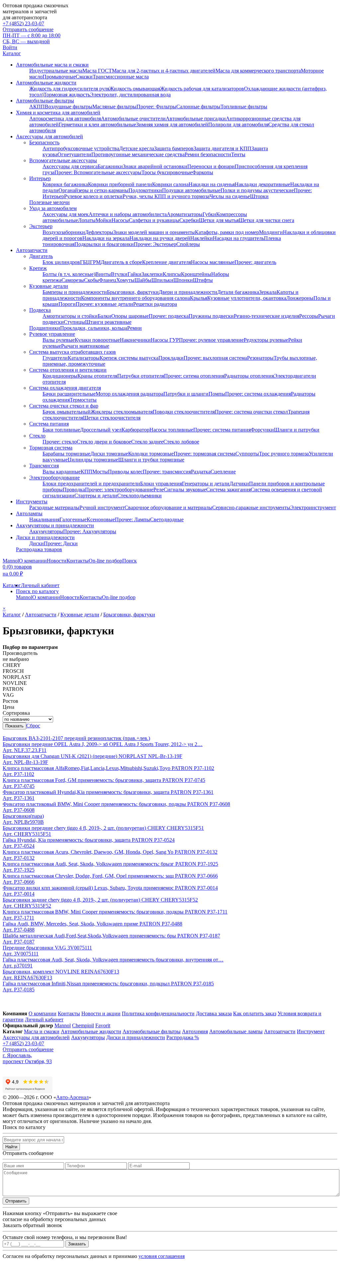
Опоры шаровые (130, 316)
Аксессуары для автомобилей (49, 136)
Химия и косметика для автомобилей (58, 112)
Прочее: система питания (222, 430)
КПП (86, 471)
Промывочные (59, 76)
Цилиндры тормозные (93, 459)
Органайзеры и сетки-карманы (93, 190)
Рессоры (308, 316)
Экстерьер (40, 226)
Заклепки (152, 274)
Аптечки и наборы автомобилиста (128, 214)
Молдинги (271, 232)
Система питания (49, 424)
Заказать (77, 1243)
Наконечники (135, 340)
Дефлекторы (99, 232)
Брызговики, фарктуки (133, 292)
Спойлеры (188, 244)
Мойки (104, 220)
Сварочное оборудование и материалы (168, 507)
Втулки (119, 274)
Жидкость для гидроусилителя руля (69, 88)
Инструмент (311, 1031)
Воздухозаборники (63, 232)
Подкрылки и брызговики (104, 244)
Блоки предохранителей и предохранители (91, 483)
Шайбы (142, 280)
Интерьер (40, 178)
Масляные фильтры (114, 106)
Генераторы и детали (205, 483)
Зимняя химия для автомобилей (172, 124)
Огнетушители (74, 154)
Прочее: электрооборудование (119, 489)
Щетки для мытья (219, 220)
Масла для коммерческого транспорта (258, 70)
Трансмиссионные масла (121, 76)
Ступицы (74, 322)
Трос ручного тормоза (284, 453)
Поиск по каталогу (37, 591)
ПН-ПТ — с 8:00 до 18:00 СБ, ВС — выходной (31, 38)
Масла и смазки (41, 1031)
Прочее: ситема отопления (194, 376)
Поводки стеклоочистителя (184, 412)
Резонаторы (260, 358)
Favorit (102, 1025)
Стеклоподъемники (139, 495)
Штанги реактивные (108, 322)
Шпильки (162, 280)
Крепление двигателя (166, 262)
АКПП (37, 106)
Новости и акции (101, 1013)
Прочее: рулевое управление (211, 340)
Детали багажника (238, 292)
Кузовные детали (48, 286)
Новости (56, 561)
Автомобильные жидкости (46, 82)
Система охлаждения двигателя (65, 388)
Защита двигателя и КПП (222, 148)
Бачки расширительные (69, 394)
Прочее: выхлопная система (215, 358)
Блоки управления (161, 483)
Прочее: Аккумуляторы (89, 531)
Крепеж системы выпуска (129, 358)
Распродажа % (182, 1037)
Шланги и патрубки (296, 430)
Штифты (203, 280)
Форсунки (262, 430)
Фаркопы (202, 172)
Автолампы (29, 513)
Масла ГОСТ (97, 70)
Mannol (11, 561)
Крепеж (38, 268)
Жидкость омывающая (134, 88)
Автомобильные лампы (236, 1031)
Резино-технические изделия (266, 316)
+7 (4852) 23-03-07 (23, 23)
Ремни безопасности (208, 154)
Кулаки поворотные (97, 340)
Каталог (12, 53)
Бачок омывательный (66, 412)
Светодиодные (167, 519)
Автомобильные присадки (196, 118)
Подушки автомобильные (191, 190)
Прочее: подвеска (169, 316)
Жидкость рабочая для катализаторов (202, 88)
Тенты (238, 154)
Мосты (100, 471)
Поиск (129, 561)
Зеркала (268, 292)
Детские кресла (136, 148)
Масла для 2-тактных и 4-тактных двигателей (163, 70)
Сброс (33, 725)
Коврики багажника (65, 184)
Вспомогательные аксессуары (63, 160)
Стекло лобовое (181, 441)
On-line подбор (105, 561)
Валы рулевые (58, 340)
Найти (11, 1146)
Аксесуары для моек (65, 214)
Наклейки (201, 238)
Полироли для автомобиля (238, 124)
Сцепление (223, 471)
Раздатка (201, 471)
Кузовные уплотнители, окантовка (246, 298)
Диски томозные (109, 453)
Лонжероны (299, 298)
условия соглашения (161, 1256)
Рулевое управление (52, 334)
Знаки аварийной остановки (155, 166)
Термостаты (83, 400)
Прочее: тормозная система (204, 453)
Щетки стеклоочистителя (111, 418)
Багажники (110, 166)
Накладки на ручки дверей (159, 238)
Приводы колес (125, 471)
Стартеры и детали (95, 495)
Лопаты (87, 220)
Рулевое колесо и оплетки (93, 196)
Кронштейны (196, 274)
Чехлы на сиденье (230, 196)
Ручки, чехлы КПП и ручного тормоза (166, 196)
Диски (36, 543)
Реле (158, 489)
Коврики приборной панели (120, 184)
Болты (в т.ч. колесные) (68, 274)
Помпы (217, 394)
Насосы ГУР (165, 340)
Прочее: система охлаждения (258, 394)
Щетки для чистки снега (266, 220)
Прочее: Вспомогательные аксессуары (97, 172)
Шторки (259, 196)
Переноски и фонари (211, 166)
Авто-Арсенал (72, 1097)
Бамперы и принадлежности (74, 292)
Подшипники (44, 328)
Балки (104, 316)
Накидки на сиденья (212, 184)
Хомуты (125, 280)
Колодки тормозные (151, 453)
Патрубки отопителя (140, 376)
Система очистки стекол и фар (63, 406)
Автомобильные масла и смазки (52, 64)
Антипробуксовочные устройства (80, 148)
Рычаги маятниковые (85, 346)
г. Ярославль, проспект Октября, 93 (27, 1058)
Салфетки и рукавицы (154, 220)
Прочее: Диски (61, 543)
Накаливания (44, 519)
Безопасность (44, 142)
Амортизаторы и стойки (70, 316)
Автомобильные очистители (133, 118)
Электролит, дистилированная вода (130, 94)
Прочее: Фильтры (156, 106)
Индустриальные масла (55, 70)
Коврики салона (170, 184)
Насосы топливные (171, 430)
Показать (14, 725)
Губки (209, 214)
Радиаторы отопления (249, 376)
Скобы (91, 280)
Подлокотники (145, 190)
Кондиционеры (59, 376)
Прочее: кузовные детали (104, 304)
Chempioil (83, 1025)
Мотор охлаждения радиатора (129, 394)
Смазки (84, 76)
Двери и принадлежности (188, 292)
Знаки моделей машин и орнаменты (154, 232)
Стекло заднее (147, 441)
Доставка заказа (214, 1013)
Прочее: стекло (59, 441)
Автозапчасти (31, 250)
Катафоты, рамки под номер (227, 232)
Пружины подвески (211, 316)
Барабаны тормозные (66, 453)
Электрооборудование (54, 477)
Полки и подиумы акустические (257, 190)
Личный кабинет (40, 585)
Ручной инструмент (102, 507)
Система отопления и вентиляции (68, 370)
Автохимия (195, 1031)
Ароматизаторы (185, 214)
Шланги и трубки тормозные (151, 459)
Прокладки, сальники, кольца (93, 328)
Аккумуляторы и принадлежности (55, 525)
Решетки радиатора (155, 304)
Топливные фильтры (243, 106)
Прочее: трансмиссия (167, 471)
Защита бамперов (174, 148)
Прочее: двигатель (255, 262)
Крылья (198, 298)
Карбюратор (135, 430)
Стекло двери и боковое (104, 441)
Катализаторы (84, 358)
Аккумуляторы (46, 531)
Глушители (55, 358)
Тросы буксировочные (166, 172)
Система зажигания (228, 489)
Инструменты (31, 501)
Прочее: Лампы (132, 519)
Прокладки (171, 358)
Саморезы (72, 280)
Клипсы (172, 274)
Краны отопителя (97, 376)
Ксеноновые (101, 519)
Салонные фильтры (198, 106)
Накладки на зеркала (105, 238)
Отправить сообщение (28, 29)
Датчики (239, 483)
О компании (33, 561)
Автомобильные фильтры (45, 100)
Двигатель (41, 256)
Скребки (189, 220)
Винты (103, 274)
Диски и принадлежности (45, 537)
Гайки (134, 274)
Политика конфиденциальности (158, 1013)
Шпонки (183, 280)
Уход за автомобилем (53, 208)
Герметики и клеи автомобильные (97, 124)
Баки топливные (61, 430)
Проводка (74, 489)
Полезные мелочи (49, 202)
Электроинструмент (313, 507)
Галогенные (73, 519)
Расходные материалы (54, 507)
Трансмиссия (44, 465)
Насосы (120, 220)
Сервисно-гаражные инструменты (251, 507)
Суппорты (247, 453)
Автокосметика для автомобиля (65, 118)
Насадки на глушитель (238, 238)
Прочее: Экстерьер (155, 244)
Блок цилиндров (61, 262)
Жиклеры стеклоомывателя (122, 412)
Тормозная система (50, 447)
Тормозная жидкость (66, 94)
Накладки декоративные (262, 184)
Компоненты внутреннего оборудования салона (135, 298)
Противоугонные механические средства (138, 154)
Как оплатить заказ (254, 1013)
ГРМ (95, 262)
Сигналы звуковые (185, 489)
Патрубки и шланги (186, 394)
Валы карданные (61, 471)
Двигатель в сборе (121, 262)
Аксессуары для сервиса (70, 166)
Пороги (67, 304)
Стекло (37, 436)
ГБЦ (85, 262)
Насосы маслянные (212, 262)
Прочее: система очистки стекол (251, 412)
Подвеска (40, 310)
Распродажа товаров (39, 549)
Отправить (16, 1201)
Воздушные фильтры (68, 106)
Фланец (107, 280)
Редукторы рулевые (266, 340)
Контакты (77, 561)
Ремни (134, 328)
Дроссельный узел (101, 430)
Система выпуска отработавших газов (72, 352)
